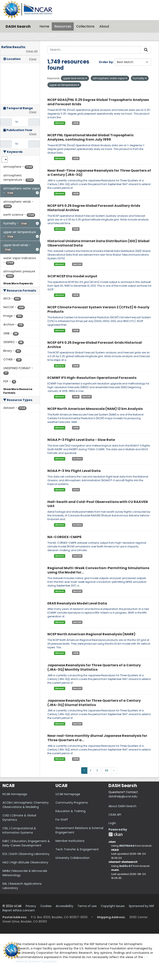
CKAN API (114, 815)
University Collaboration (72, 858)
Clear (33, 59)
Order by (106, 62)
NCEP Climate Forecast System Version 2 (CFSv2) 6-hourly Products (98, 309)
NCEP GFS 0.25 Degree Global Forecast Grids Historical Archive (94, 344)
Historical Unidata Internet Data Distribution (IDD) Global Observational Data (98, 243)
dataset (59, 123)
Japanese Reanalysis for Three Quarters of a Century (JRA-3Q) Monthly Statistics (94, 667)
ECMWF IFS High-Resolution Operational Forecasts (91, 377)
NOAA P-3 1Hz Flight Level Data (74, 470)
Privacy (31, 906)
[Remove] (86, 78)
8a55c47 (125, 866)
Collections (85, 26)
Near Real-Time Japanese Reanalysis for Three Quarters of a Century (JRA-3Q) (99, 172)
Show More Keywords (18, 283)
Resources (62, 26)
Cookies (46, 906)
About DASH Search (122, 806)
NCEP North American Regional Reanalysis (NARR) (91, 634)
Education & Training (70, 811)
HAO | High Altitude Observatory (25, 862)
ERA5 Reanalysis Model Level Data (77, 603)
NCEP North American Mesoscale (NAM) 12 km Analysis (95, 408)
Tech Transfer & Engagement (77, 849)
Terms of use (87, 906)
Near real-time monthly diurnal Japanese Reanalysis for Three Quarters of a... (97, 737)
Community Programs (71, 803)
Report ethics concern (18, 910)
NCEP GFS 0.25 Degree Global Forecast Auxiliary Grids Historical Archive (93, 207)
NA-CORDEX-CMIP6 (64, 537)
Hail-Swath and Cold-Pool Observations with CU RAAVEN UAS (97, 504)
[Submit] (146, 50)
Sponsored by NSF (141, 906)
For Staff (61, 819)
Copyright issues (113, 906)
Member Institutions (69, 841)
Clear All (32, 51)
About (104, 26)
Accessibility (64, 906)
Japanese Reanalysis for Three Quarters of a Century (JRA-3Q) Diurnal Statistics (94, 702)
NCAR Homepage (14, 794)
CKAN (115, 834)
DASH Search (18, 26)
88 (106, 770)
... (101, 769)
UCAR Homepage (67, 794)
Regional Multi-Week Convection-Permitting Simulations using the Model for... (98, 570)
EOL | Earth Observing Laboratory (25, 854)
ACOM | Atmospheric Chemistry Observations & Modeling (25, 805)
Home (44, 26)
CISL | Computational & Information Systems (19, 830)
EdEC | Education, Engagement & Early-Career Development (26, 843)
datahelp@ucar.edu (122, 796)
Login (112, 823)
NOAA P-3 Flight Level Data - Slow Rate (81, 439)
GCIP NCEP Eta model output (72, 276)
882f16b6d (126, 846)
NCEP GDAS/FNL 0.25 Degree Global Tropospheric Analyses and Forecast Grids (98, 102)
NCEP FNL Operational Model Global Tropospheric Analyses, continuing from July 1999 (90, 137)
